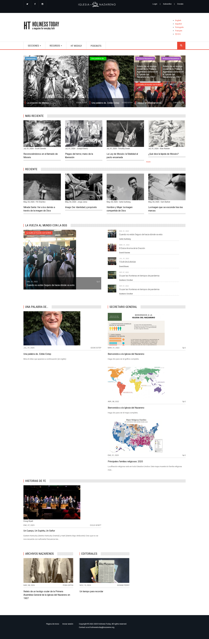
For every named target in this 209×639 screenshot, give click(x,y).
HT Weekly (76, 45)
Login (155, 4)
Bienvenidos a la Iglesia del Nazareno (126, 354)
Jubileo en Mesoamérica (149, 103)
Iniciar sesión (67, 624)
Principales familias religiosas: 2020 (125, 461)
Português (179, 27)
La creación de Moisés (38, 103)
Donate (180, 4)
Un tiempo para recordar (91, 591)
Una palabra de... (98, 58)
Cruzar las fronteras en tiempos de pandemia (139, 276)
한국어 (178, 34)
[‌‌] (27, 4)
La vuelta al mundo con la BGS (149, 84)
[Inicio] (42, 26)
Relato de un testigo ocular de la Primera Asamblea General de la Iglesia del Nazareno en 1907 (147, 71)
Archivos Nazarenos (145, 58)
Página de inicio (52, 624)
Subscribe (167, 4)
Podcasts (96, 45)
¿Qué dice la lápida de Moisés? (163, 154)
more (148, 162)
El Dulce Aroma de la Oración (132, 248)
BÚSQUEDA (181, 45)
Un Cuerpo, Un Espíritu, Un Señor (39, 531)
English (178, 20)
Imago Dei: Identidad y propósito (81, 207)
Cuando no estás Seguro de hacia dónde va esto (51, 285)
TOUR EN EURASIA (127, 262)
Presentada (31, 58)
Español (178, 24)
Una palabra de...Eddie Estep (105, 103)
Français (178, 31)
